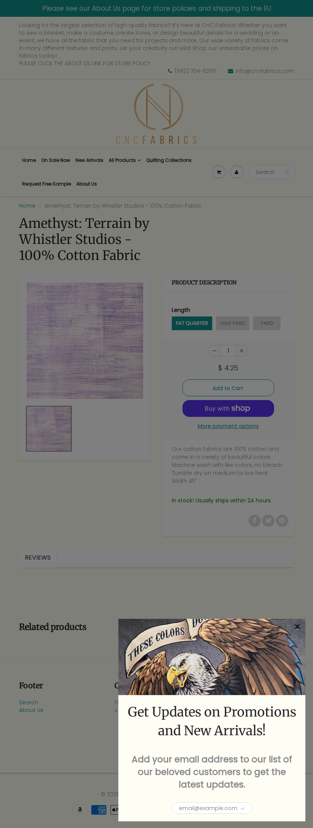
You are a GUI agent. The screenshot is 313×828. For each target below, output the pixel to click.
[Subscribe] (242, 808)
